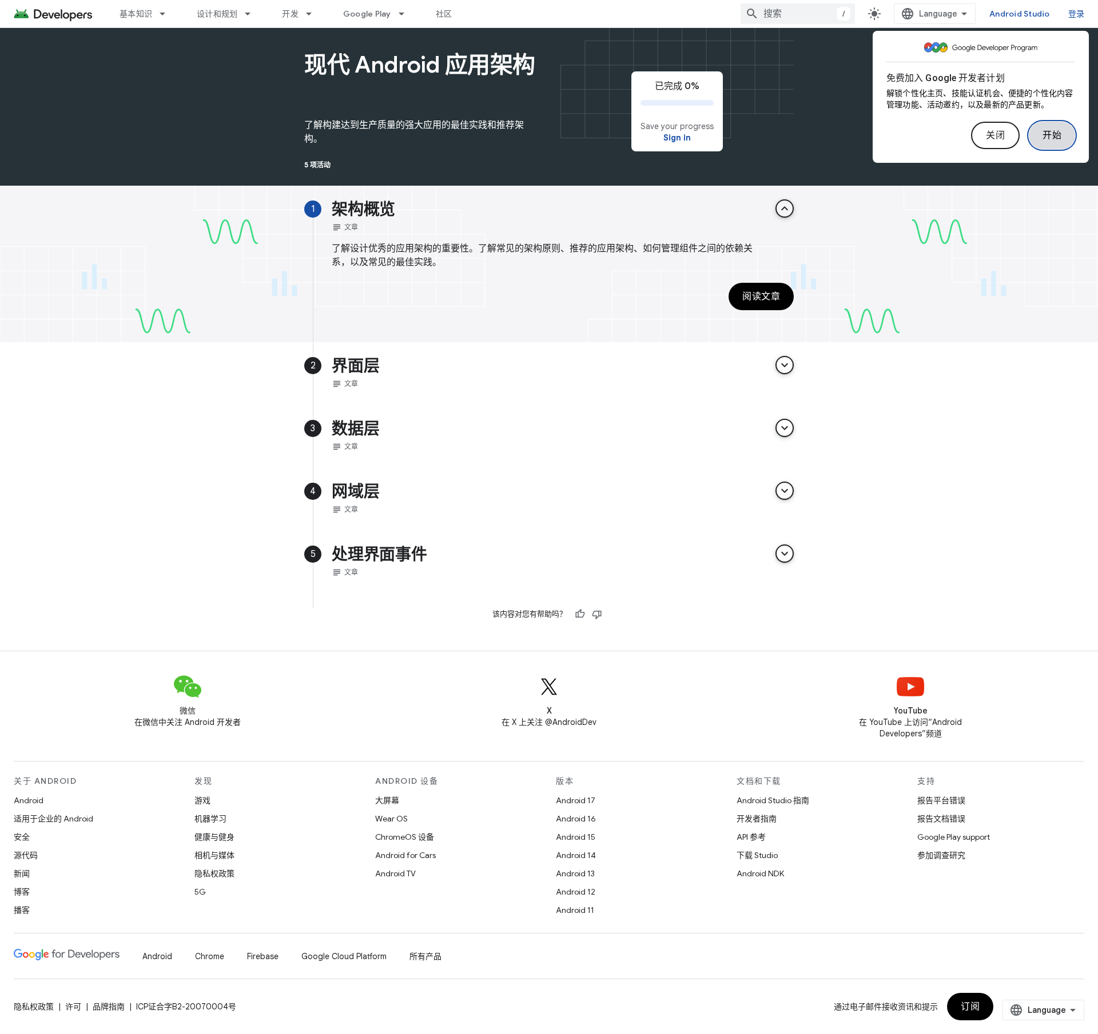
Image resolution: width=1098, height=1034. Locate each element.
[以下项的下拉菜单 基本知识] (167, 13)
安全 (22, 837)
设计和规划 (217, 14)
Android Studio (1019, 14)
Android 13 (575, 873)
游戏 (202, 800)
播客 (22, 910)
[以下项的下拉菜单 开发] (314, 13)
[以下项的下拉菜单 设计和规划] (252, 13)
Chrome (209, 956)
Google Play (367, 14)
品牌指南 (109, 1006)
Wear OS (391, 818)
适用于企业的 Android (53, 818)
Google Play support (953, 837)
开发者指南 (757, 818)
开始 (1052, 135)
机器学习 (210, 818)
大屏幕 (387, 800)
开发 (290, 14)
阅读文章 (761, 296)
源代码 (26, 855)
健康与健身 (214, 837)
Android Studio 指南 (773, 800)
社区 (444, 14)
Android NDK (760, 873)
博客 (22, 892)
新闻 (22, 873)
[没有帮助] (597, 614)
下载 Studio (757, 855)
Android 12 (575, 892)
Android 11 (575, 910)
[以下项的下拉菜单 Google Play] (406, 13)
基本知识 (136, 14)
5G (200, 892)
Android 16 (576, 818)
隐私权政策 (214, 873)
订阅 (970, 1006)
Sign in (677, 138)
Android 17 (575, 800)
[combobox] (798, 13)
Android (28, 800)
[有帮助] (579, 614)
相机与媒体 (214, 855)
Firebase (263, 956)
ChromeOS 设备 (404, 837)
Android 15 (575, 837)
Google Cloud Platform (344, 956)
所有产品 (425, 956)
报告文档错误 (941, 818)
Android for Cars (405, 855)
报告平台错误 (941, 800)
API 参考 (751, 837)
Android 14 (576, 855)
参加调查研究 (941, 855)
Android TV (395, 873)
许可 (73, 1006)
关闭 (995, 135)
